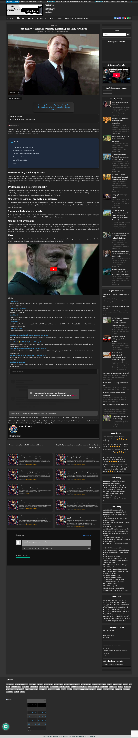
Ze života (16, 692)
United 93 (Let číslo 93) (118, 481)
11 (32, 716)
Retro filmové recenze (32, 689)
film (52, 421)
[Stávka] (32, 548)
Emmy (48, 421)
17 (29, 720)
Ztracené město (115, 483)
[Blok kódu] (44, 548)
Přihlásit (105, 630)
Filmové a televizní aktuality (31, 464)
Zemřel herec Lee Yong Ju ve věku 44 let (29, 487)
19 (35, 720)
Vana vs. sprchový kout (116, 579)
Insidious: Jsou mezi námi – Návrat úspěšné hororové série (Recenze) (120, 272)
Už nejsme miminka (116, 510)
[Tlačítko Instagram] (123, 18)
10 (29, 716)
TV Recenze (106, 689)
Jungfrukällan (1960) (118, 621)
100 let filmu (9, 684)
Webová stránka (16, 436)
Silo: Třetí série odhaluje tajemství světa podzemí (31, 472)
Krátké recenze (54, 687)
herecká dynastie (67, 421)
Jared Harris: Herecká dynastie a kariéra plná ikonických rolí (53, 28)
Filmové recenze (96, 684)
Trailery (99, 689)
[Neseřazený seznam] (38, 548)
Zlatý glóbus (50, 423)
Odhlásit (111, 630)
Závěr (14, 163)
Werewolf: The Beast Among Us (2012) (116, 373)
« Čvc (29, 731)
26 (36, 724)
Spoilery (76, 689)
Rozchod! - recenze (116, 489)
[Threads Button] (120, 18)
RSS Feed (106, 638)
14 (42, 716)
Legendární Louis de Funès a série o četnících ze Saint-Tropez (120, 157)
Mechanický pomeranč (117, 491)
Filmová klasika (48, 684)
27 (39, 724)
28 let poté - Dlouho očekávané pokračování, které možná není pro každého (114, 459)
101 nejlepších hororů (21, 684)
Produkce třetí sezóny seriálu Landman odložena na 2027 (81, 502)
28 (42, 724)
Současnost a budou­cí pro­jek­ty (22, 157)
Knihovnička (25, 687)
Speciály (69, 689)
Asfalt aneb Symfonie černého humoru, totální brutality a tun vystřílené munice (116, 552)
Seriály (21, 18)
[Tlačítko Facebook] (118, 18)
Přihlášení (87, 535)
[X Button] (115, 18)
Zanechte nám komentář (63, 32)
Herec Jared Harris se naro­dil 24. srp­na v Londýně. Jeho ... (28, 355)
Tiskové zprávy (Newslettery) (87, 689)
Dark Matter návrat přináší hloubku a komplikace (79, 472)
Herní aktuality (117, 684)
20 (39, 720)
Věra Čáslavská (115, 556)
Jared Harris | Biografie (17, 362)
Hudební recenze (16, 687)
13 (39, 716)
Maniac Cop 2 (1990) (115, 577)
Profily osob (54, 25)
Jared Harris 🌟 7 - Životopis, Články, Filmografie (25, 342)
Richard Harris (25, 423)
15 (45, 716)
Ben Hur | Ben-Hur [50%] (118, 512)
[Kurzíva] (27, 548)
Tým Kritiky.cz (57, 18)
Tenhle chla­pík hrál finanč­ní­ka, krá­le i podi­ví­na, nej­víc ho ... (29, 348)
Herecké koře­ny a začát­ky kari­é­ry (23, 147)
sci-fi (32, 423)
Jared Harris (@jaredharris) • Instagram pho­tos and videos (29, 335)
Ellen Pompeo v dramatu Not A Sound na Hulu (30, 502)
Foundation (57, 421)
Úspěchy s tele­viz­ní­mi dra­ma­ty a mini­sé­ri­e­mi (26, 154)
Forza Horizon (114, 567)
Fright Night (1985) (116, 609)
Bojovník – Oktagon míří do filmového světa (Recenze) (120, 139)
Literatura (42, 18)
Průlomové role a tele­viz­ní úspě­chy (23, 150)
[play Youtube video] (53, 269)
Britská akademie (22, 421)
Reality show (113, 687)
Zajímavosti (119, 689)
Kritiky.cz (49, 4)
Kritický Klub (34, 687)
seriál (36, 423)
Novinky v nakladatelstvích (78, 687)
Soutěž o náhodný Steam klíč (118, 590)
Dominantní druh (118, 600)
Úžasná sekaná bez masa (118, 548)
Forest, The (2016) (116, 527)
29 (46, 724)
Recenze (120, 687)
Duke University (40, 421)
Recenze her (127, 687)
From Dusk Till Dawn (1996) (118, 569)
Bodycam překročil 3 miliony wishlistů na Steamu (119, 339)
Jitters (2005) (124, 618)
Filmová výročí (58, 684)
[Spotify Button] (128, 18)
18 (32, 720)
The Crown (41, 423)
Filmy (11, 18)
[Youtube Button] (125, 18)
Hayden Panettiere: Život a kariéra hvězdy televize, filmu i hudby (121, 254)
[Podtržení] (30, 548)
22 (46, 720)
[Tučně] (24, 548)
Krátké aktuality (44, 687)
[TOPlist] (9, 700)
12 (35, 716)
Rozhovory (51, 689)
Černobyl (31, 421)
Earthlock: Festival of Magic (118, 565)
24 (29, 724)
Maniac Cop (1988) (115, 575)
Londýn (10, 423)
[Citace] (41, 548)
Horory (125, 684)
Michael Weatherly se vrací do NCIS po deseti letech (32, 517)
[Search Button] (130, 18)
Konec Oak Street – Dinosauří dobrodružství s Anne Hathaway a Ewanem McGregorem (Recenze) (120, 215)
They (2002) (113, 584)
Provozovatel (68, 18)
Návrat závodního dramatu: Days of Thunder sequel (79, 487)
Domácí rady (32, 684)
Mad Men (17, 423)
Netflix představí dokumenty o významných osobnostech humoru (81, 517)
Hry (31, 18)
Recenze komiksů (19, 689)
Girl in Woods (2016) (116, 537)
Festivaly (40, 684)
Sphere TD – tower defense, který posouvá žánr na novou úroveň (120, 177)
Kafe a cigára (114, 496)
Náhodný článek (82, 18)
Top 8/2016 (112, 562)
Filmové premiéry (86, 684)
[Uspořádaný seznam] (35, 548)
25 (32, 724)
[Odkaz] (47, 548)
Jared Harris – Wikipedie (18, 308)
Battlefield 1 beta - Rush (116, 582)
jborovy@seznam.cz (116, 664)
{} (49, 548)
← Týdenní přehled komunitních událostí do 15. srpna (25, 445)
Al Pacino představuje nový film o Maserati (77, 457)
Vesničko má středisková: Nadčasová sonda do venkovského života (121, 236)
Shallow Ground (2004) (116, 588)
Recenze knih (9, 689)
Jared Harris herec (16, 328)
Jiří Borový (41, 32)
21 (42, 720)
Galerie (109, 684)
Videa (112, 689)
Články (22, 692)
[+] (52, 548)
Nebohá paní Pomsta (116, 493)
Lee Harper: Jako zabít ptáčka (118, 560)
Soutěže (64, 689)
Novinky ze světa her (93, 687)
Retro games (43, 689)
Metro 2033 (121, 607)
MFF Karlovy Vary (64, 687)
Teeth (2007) (113, 586)
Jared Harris (14, 301)
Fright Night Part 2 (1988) (118, 611)
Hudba (8, 687)
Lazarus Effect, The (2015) (118, 558)
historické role (83, 421)
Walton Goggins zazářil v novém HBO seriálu (30, 457)
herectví (75, 421)
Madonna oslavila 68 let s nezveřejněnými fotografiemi (120, 121)
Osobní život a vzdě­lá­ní (20, 160)
